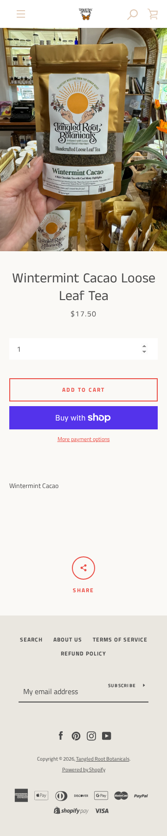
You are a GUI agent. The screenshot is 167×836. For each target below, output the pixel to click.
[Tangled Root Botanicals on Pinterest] (76, 735)
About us (67, 639)
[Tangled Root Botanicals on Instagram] (91, 735)
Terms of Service (120, 639)
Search (31, 639)
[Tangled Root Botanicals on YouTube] (106, 735)
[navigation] (20, 14)
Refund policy (83, 653)
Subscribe (122, 685)
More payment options (84, 439)
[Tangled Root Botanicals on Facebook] (60, 735)
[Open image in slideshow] (83, 139)
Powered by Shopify (83, 769)
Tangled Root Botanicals (102, 758)
